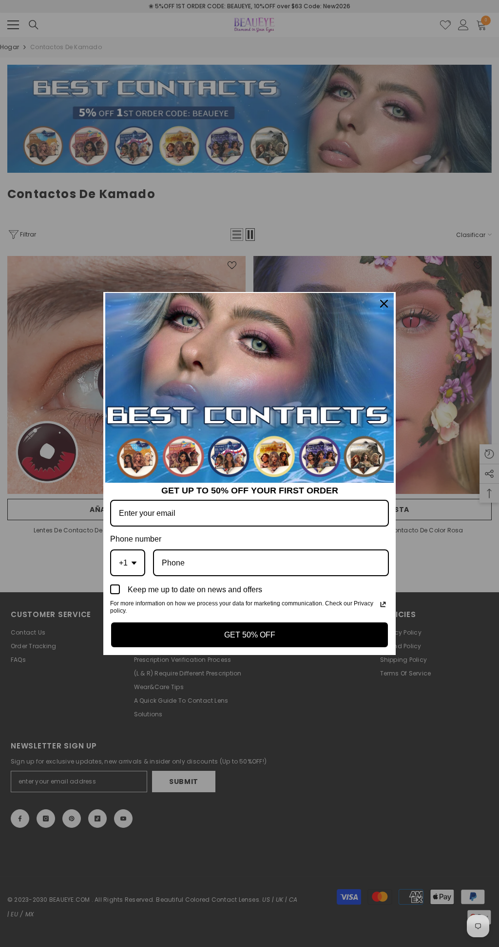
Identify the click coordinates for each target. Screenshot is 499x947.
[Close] (384, 303)
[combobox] (127, 562)
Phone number (135, 539)
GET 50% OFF (249, 635)
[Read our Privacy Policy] (383, 604)
